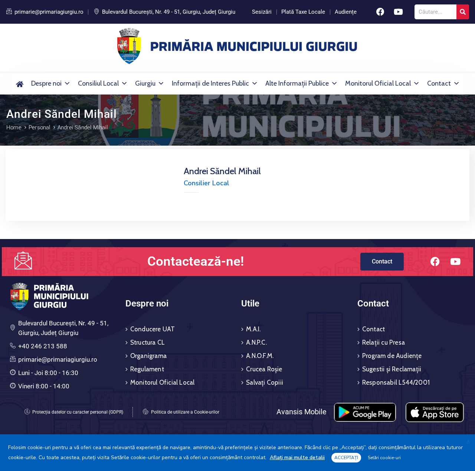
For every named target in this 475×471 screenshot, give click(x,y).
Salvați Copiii (264, 382)
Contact (439, 83)
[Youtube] (398, 12)
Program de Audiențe (392, 355)
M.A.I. (253, 329)
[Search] (462, 11)
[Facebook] (380, 12)
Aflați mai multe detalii (297, 457)
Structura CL (147, 342)
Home (14, 127)
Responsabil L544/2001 (396, 382)
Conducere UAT (152, 329)
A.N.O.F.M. (259, 355)
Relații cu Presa (383, 342)
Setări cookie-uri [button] (384, 458)
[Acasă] (19, 83)
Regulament (147, 369)
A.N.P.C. (256, 342)
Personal (39, 127)
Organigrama (148, 355)
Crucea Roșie (264, 369)
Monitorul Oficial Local (378, 83)
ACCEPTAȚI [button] (346, 458)
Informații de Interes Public (210, 83)
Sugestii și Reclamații (391, 369)
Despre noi (46, 83)
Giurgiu (145, 83)
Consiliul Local (98, 83)
